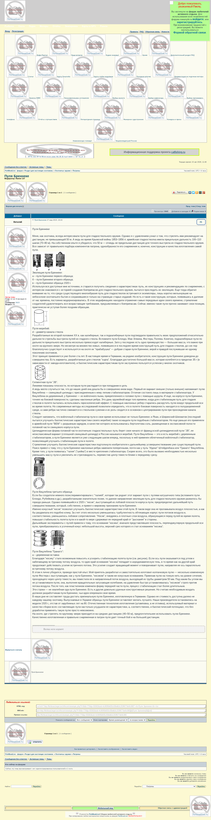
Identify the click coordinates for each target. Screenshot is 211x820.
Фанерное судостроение (133, 119)
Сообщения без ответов (16, 167)
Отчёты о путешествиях (47, 119)
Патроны (76, 171)
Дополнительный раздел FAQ (182, 55)
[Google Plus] (204, 192)
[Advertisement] (105, 692)
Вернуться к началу (13, 650)
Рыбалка (9, 26)
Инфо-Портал (42, 55)
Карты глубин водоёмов (103, 76)
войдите (198, 19)
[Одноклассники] (197, 192)
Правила (134, 32)
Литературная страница (90, 119)
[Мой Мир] (200, 192)
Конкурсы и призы (174, 119)
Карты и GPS (89, 26)
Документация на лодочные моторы (188, 76)
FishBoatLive (123, 816)
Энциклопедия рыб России (126, 141)
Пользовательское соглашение (76, 98)
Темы (48, 167)
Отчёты (56, 26)
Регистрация (17, 31)
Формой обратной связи (189, 32)
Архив (144, 55)
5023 (18, 302)
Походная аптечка (143, 76)
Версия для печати (14, 206)
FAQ (142, 32)
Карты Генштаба (63, 76)
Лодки (32, 26)
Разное (103, 26)
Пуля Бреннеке (16, 176)
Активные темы (36, 167)
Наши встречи (76, 55)
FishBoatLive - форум (14, 171)
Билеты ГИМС (35, 98)
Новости (165, 32)
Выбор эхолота (118, 98)
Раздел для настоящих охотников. (39, 171)
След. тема (201, 206)
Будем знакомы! (112, 55)
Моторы (44, 26)
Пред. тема (190, 206)
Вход (7, 31)
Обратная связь (152, 32)
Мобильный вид (105, 808)
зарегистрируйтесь (189, 22)
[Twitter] (193, 192)
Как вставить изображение (109, 749)
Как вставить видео (129, 749)
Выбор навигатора (155, 98)
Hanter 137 (20, 178)
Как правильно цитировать (85, 749)
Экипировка (71, 26)
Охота (21, 26)
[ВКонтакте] (190, 192)
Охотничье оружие (63, 171)
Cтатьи (30, 76)
